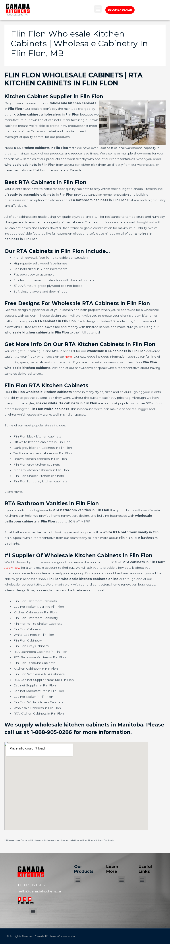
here (68, 356)
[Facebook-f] (19, 899)
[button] (98, 9)
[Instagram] (24, 899)
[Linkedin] (29, 899)
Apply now (12, 567)
